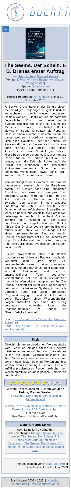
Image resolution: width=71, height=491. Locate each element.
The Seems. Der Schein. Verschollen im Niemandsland (35, 397)
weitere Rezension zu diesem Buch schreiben (35, 406)
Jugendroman (41, 86)
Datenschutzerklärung (45, 483)
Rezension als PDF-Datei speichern (35, 409)
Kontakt (53, 480)
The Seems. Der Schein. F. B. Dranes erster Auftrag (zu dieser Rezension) (34, 440)
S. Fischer (23, 79)
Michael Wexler (47, 76)
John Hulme (26, 76)
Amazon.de (41, 96)
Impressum (19, 483)
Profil (63, 463)
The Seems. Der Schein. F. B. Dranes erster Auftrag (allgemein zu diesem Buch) (35, 447)
